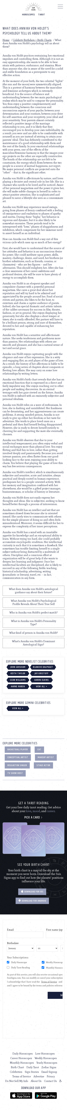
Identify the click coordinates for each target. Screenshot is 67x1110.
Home (6, 40)
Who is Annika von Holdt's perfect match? (33, 612)
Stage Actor (43, 765)
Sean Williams (18, 680)
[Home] (33, 6)
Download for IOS (33, 892)
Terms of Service (21, 1076)
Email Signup (49, 1071)
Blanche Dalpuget (43, 667)
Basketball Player (17, 749)
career (51, 811)
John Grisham (17, 667)
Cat (39, 749)
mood (36, 811)
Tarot (41, 15)
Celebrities (16, 1071)
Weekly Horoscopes (46, 1058)
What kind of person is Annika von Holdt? (33, 632)
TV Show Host (15, 773)
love (28, 811)
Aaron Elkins (41, 680)
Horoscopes (28, 15)
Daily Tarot (33, 1067)
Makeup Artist (46, 757)
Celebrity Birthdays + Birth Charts (32, 40)
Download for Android (33, 901)
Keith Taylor (18, 673)
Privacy (51, 1076)
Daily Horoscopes (23, 1053)
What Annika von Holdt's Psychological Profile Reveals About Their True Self (33, 602)
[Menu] (60, 7)
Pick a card (32, 817)
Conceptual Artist (17, 757)
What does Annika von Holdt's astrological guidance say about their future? (33, 590)
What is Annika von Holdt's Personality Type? (33, 622)
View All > (41, 686)
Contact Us (50, 1081)
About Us (36, 1081)
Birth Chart (17, 1067)
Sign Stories (32, 1071)
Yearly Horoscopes (46, 1062)
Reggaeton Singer (17, 765)
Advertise (39, 1076)
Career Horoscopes (21, 1058)
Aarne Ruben (18, 686)
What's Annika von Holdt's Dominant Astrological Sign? (33, 643)
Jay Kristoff (41, 673)
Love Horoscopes (45, 1053)
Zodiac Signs (48, 1067)
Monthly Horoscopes (22, 1062)
